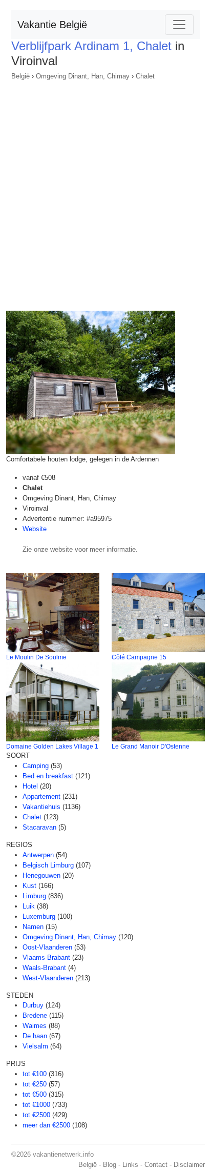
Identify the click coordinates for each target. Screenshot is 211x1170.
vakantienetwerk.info (63, 1154)
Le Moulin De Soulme (36, 657)
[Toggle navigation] (179, 24)
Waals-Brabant (44, 968)
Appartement (41, 796)
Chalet (145, 76)
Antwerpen (38, 855)
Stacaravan (39, 827)
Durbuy (33, 1005)
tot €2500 (36, 1115)
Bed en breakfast (48, 776)
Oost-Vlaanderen (47, 947)
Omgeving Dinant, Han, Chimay (83, 76)
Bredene (35, 1015)
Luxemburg (39, 916)
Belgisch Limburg (48, 865)
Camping (36, 766)
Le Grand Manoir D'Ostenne (150, 746)
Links (130, 1164)
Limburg (34, 896)
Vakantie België (52, 24)
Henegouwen (41, 875)
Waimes (35, 1026)
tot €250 (35, 1084)
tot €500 (35, 1094)
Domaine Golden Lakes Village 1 (52, 746)
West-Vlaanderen (48, 978)
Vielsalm (35, 1046)
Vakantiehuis (41, 807)
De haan (35, 1036)
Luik (29, 906)
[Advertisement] (105, 192)
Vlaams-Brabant (46, 957)
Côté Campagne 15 (139, 657)
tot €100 (35, 1074)
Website (35, 529)
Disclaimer (189, 1164)
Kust (29, 886)
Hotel (30, 786)
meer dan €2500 (46, 1125)
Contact (155, 1164)
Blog (109, 1164)
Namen (33, 927)
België (20, 76)
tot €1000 (36, 1104)
